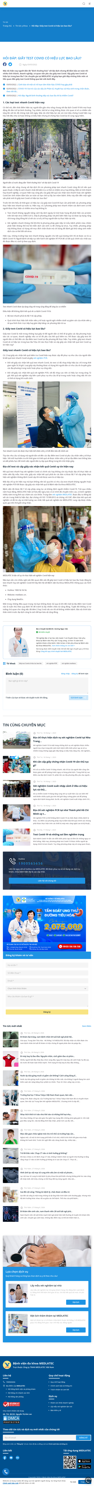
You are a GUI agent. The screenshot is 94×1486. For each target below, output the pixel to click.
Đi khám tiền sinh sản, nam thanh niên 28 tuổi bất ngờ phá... (46, 1211)
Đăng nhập (65, 674)
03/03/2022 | (39, 84)
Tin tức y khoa (21, 26)
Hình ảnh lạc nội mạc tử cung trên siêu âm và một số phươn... (47, 1172)
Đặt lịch (76, 1302)
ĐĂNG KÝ (83, 1437)
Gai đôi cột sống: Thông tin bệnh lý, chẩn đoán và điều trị (45, 1192)
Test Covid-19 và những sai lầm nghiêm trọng (58, 834)
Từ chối (73, 1482)
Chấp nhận (85, 1482)
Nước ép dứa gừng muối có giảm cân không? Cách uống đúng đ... (48, 1075)
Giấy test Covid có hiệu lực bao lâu (30, 663)
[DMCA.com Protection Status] (11, 1419)
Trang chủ (7, 26)
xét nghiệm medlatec (69, 663)
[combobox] (47, 988)
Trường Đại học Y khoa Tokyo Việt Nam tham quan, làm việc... (47, 1095)
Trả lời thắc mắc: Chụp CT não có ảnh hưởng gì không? (43, 1153)
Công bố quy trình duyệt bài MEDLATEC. (56, 651)
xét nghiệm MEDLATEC (62, 494)
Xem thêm (86, 1026)
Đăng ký (75, 674)
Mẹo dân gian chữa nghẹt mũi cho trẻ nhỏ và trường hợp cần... (47, 1134)
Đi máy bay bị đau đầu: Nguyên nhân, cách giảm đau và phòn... (47, 1056)
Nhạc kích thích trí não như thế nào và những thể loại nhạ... (46, 1114)
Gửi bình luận (77, 697)
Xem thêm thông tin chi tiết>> (63, 646)
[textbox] (47, 988)
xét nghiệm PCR (40, 358)
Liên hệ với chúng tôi (47, 880)
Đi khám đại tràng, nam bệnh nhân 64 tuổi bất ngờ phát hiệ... (46, 1037)
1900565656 (10, 1382)
